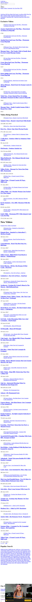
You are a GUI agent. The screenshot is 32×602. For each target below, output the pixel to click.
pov (18, 549)
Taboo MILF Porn (5, 589)
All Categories (4, 564)
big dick (4, 557)
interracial (23, 557)
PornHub (17, 15)
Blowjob (3, 18)
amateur (17, 554)
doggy (10, 557)
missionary (8, 552)
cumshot (10, 550)
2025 (17, 550)
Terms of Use (4, 599)
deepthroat (26, 553)
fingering (4, 561)
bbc (20, 552)
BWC (28, 17)
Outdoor (5, 15)
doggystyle (25, 549)
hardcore (23, 550)
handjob (6, 553)
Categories (9, 8)
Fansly (16, 14)
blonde (19, 553)
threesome (6, 556)
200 (6, 543)
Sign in (6, 2)
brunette (16, 557)
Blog (18, 8)
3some (26, 560)
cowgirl (21, 556)
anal (27, 556)
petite (3, 562)
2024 (15, 552)
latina (8, 560)
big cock (11, 561)
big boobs (14, 556)
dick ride (20, 560)
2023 (25, 552)
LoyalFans (21, 14)
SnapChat (21, 17)
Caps (3, 1)
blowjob (11, 549)
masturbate (17, 558)
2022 (22, 554)
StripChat (16, 17)
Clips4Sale (8, 17)
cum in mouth (19, 561)
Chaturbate (3, 17)
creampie (9, 554)
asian (13, 560)
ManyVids (12, 14)
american (17, 562)
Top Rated (13, 225)
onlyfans (4, 549)
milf (10, 558)
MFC (12, 17)
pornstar (27, 561)
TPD (21, 8)
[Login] (6, 1)
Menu (2, 6)
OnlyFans (3, 14)
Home (2, 8)
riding (3, 554)
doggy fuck (10, 562)
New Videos (8, 225)
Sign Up (3, 2)
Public (9, 15)
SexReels (3, 590)
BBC (2, 15)
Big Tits (29, 14)
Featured (3, 225)
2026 (3, 550)
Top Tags (15, 8)
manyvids (24, 558)
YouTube (13, 15)
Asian (25, 17)
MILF (25, 14)
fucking (25, 562)
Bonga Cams (23, 15)
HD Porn (8, 14)
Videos (5, 8)
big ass (13, 553)
